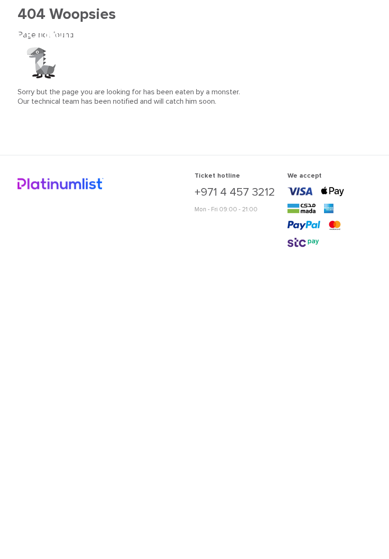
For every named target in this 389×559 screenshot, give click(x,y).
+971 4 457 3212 (234, 192)
